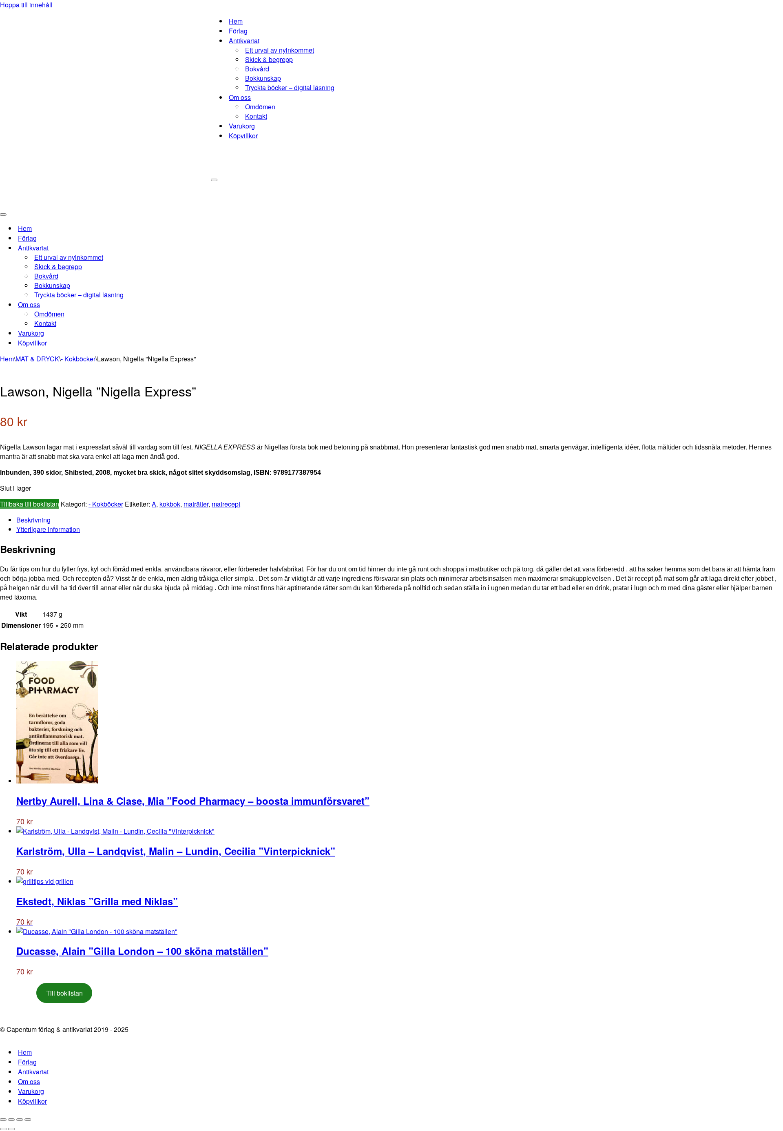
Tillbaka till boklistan (29, 504)
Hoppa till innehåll (26, 4)
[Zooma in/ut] (3, 1119)
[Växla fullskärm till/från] (11, 1119)
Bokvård (257, 68)
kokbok (169, 504)
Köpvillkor (243, 135)
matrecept (226, 504)
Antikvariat (33, 1071)
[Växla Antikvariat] (142, 247)
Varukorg (242, 126)
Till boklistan (64, 993)
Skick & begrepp (269, 59)
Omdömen (260, 106)
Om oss (29, 1081)
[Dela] (19, 1119)
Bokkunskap (263, 78)
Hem (236, 21)
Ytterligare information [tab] (48, 529)
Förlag (238, 30)
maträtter (196, 504)
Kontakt (256, 116)
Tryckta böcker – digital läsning (289, 87)
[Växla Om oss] (142, 304)
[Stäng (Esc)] (27, 1119)
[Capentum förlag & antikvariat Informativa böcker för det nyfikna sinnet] (105, 103)
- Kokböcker (78, 358)
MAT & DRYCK (37, 358)
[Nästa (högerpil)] (11, 1129)
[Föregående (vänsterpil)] (3, 1129)
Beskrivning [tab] (33, 520)
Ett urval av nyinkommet (279, 50)
